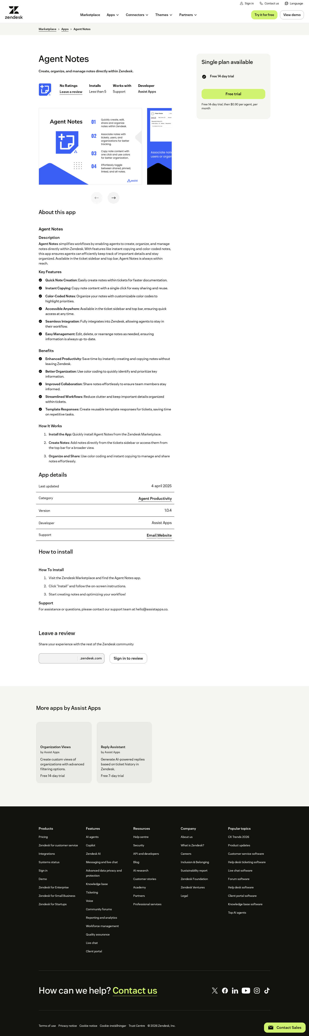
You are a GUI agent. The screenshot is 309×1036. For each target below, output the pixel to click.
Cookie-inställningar (113, 1026)
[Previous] (97, 198)
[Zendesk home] (15, 12)
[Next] (113, 198)
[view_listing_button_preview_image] (90, 146)
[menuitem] (294, 3)
